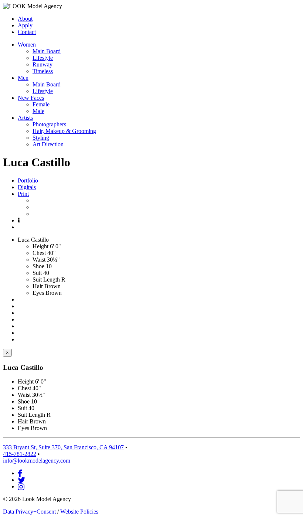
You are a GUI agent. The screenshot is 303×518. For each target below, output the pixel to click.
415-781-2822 (19, 454)
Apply (25, 25)
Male (38, 111)
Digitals (27, 187)
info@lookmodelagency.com (36, 460)
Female (41, 104)
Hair (38, 286)
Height (40, 246)
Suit (37, 273)
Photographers (49, 124)
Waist (39, 259)
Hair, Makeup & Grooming (64, 131)
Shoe (38, 266)
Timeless (43, 71)
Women (27, 44)
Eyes (38, 293)
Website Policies (79, 511)
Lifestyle (43, 58)
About (25, 19)
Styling (41, 137)
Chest (39, 253)
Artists (25, 118)
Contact (27, 32)
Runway (42, 64)
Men (23, 78)
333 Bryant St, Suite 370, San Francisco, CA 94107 (63, 447)
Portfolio (28, 180)
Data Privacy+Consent (29, 511)
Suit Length (46, 279)
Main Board (47, 51)
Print (23, 194)
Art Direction (48, 144)
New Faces (31, 98)
